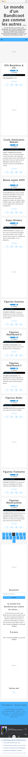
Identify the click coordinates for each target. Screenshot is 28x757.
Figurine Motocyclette (14, 501)
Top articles (18, 711)
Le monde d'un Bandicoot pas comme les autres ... (14, 15)
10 (10, 534)
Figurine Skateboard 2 (14, 333)
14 (24, 534)
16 (7, 537)
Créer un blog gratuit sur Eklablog (8, 711)
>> (14, 541)
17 (11, 537)
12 (17, 534)
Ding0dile (15, 624)
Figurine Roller (14, 398)
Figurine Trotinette (14, 472)
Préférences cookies (14, 716)
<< (4, 534)
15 (4, 537)
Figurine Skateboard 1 (14, 364)
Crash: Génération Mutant (14, 141)
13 (20, 534)
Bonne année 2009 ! (14, 181)
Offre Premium (6, 714)
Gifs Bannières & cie (14, 66)
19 (18, 537)
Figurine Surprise (14, 302)
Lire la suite (14, 81)
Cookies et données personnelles (17, 714)
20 (21, 537)
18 (14, 537)
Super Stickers (14, 220)
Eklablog (24, 705)
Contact (23, 711)
